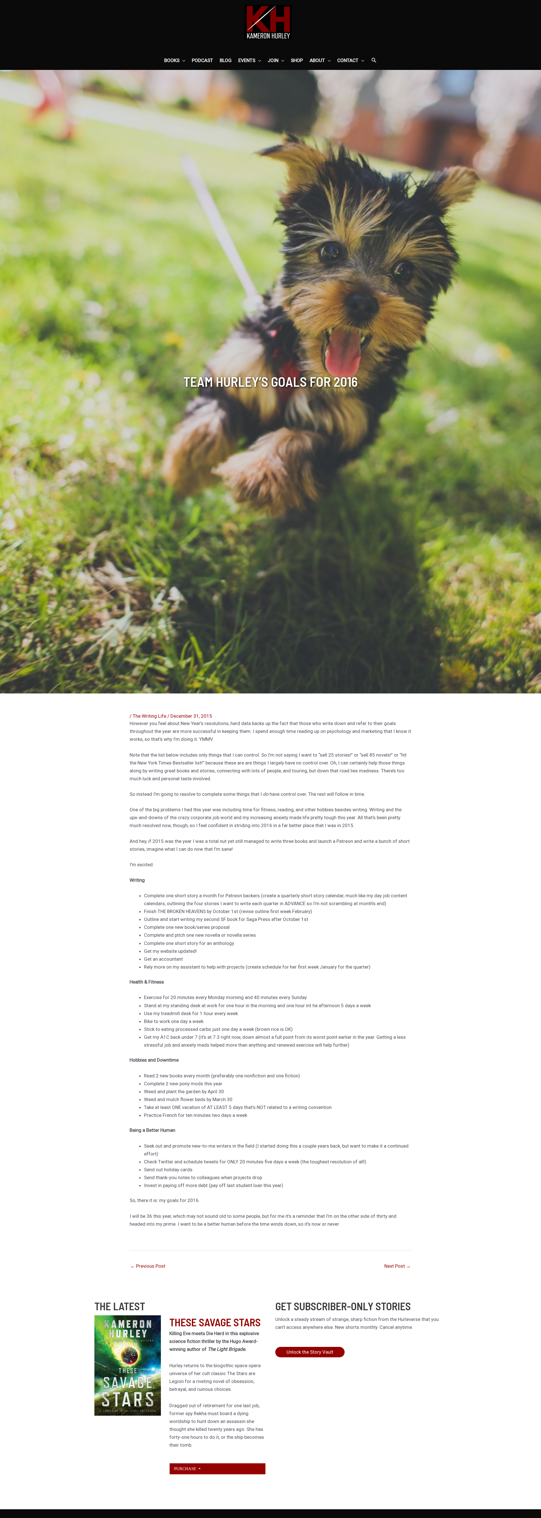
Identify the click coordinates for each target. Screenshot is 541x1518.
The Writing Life (149, 716)
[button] (374, 60)
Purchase (185, 1468)
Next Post (397, 1266)
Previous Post (147, 1266)
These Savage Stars (215, 1322)
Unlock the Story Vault (310, 1352)
